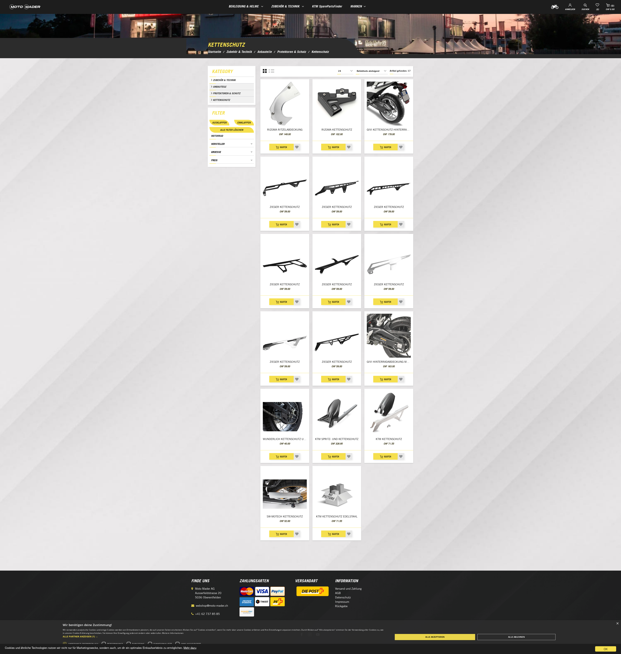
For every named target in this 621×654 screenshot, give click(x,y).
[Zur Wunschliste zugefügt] (297, 147)
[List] (271, 71)
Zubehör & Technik (224, 80)
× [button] (617, 623)
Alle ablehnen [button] (516, 637)
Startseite (214, 52)
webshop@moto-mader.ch (212, 605)
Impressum (342, 601)
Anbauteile (219, 86)
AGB (338, 593)
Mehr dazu (190, 648)
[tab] (231, 72)
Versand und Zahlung (348, 588)
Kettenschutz (221, 100)
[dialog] (310, 637)
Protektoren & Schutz (226, 93)
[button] (223, 636)
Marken (356, 6)
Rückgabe (341, 606)
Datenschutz (343, 597)
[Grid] (265, 71)
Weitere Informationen (172, 633)
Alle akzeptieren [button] (435, 637)
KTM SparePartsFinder (327, 6)
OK (606, 649)
